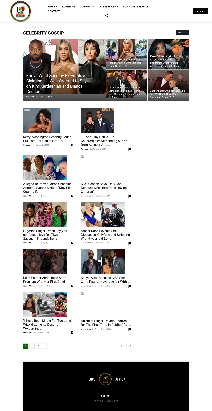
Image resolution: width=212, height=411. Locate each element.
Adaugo (26, 145)
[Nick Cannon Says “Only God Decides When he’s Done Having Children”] (106, 167)
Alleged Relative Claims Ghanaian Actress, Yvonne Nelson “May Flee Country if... (47, 188)
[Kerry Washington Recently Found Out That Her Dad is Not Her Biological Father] (48, 120)
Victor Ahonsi (32, 97)
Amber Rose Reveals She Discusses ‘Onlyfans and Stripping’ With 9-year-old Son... (105, 234)
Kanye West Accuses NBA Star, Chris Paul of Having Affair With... (105, 280)
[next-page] (44, 346)
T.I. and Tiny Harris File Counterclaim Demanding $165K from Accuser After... (104, 141)
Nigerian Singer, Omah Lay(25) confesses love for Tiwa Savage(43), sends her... (45, 234)
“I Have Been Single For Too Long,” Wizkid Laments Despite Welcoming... (47, 324)
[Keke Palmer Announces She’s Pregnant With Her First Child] (48, 261)
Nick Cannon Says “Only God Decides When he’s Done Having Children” (104, 188)
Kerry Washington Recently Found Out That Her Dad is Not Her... (47, 139)
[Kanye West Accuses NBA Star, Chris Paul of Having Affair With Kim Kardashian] (106, 261)
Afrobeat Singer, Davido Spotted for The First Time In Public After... (106, 323)
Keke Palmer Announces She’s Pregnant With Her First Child (44, 280)
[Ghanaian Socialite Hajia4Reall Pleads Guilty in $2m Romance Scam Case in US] (126, 50)
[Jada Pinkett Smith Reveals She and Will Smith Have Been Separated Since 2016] (168, 81)
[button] (107, 15)
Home (26, 27)
